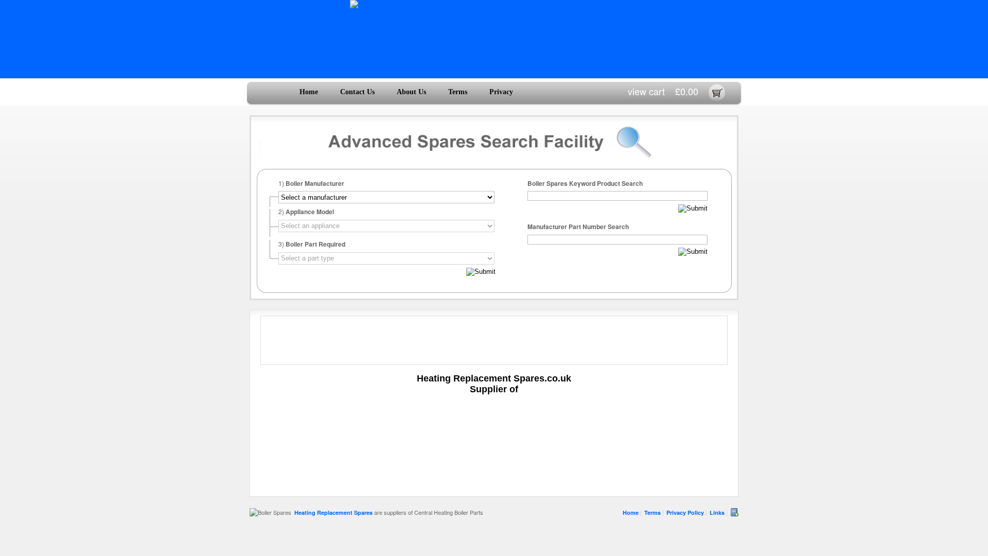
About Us (411, 92)
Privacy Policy (685, 512)
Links (717, 512)
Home (308, 92)
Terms (457, 92)
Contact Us (357, 92)
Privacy (501, 92)
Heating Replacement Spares (333, 512)
